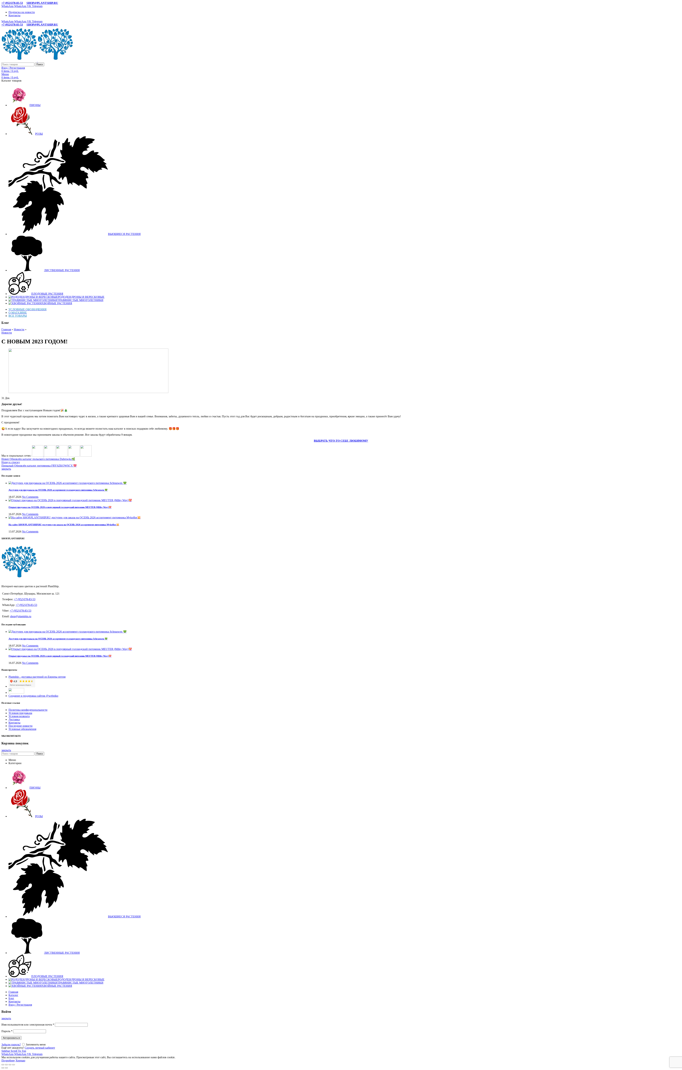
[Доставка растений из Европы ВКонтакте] (38, 455)
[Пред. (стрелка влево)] (2, 1067)
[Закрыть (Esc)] (2, 1064)
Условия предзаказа (20, 713)
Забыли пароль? (11, 1044)
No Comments (30, 496)
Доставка (14, 719)
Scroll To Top (18, 1050)
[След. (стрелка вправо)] (6, 1067)
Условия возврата (19, 716)
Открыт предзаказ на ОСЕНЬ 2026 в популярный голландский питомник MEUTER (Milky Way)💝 (60, 507)
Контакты (14, 722)
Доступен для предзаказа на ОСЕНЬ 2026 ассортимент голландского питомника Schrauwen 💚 (58, 490)
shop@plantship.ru (20, 616)
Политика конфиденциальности (28, 709)
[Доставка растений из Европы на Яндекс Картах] (86, 455)
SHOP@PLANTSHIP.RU (42, 2)
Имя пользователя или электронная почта (27, 1024)
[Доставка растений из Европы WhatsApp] (61, 455)
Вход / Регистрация (20, 1004)
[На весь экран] (10, 1064)
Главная (6, 329)
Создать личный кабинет (40, 1047)
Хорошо (20, 1060)
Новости (19, 329)
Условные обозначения (22, 729)
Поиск (39, 64)
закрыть (6, 468)
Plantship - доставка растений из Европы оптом (37, 676)
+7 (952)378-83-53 (12, 2)
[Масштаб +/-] (13, 1064)
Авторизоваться (11, 1038)
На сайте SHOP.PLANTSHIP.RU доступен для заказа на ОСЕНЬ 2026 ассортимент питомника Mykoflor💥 (64, 524)
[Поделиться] (6, 1064)
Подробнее (8, 1060)
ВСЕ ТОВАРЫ (18, 315)
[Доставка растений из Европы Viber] (74, 455)
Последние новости (21, 725)
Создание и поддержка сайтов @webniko (33, 695)
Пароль (6, 1031)
